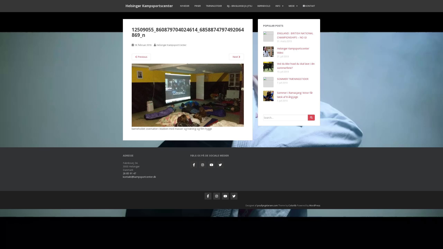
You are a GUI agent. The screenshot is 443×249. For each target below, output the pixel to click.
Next (236, 56)
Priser (198, 5)
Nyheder (184, 5)
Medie (292, 5)
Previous (142, 56)
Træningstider (214, 5)
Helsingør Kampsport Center (171, 45)
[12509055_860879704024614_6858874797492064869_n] (188, 94)
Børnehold (263, 5)
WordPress (314, 205)
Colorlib (292, 205)
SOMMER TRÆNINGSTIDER (292, 79)
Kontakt (310, 5)
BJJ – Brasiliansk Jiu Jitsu (239, 5)
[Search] (311, 118)
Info (277, 5)
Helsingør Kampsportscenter (149, 6)
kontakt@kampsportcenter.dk (139, 176)
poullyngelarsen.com (267, 205)
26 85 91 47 (129, 173)
